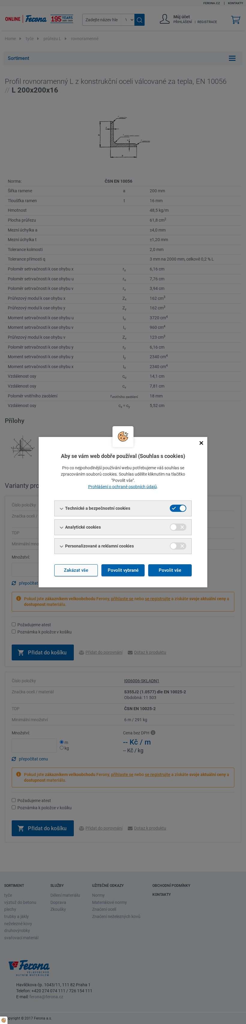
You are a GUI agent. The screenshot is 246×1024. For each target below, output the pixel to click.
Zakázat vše (76, 570)
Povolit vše (170, 570)
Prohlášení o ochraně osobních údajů (122, 486)
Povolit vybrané (123, 570)
